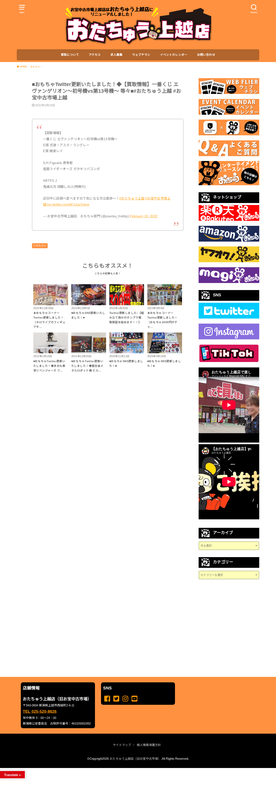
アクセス (95, 54)
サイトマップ (122, 745)
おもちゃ (41, 245)
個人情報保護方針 (149, 745)
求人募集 (116, 54)
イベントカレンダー (173, 54)
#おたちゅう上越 (131, 198)
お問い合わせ (206, 54)
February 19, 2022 (143, 216)
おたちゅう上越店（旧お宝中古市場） (135, 758)
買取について (70, 54)
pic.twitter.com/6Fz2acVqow (68, 204)
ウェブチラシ (141, 54)
